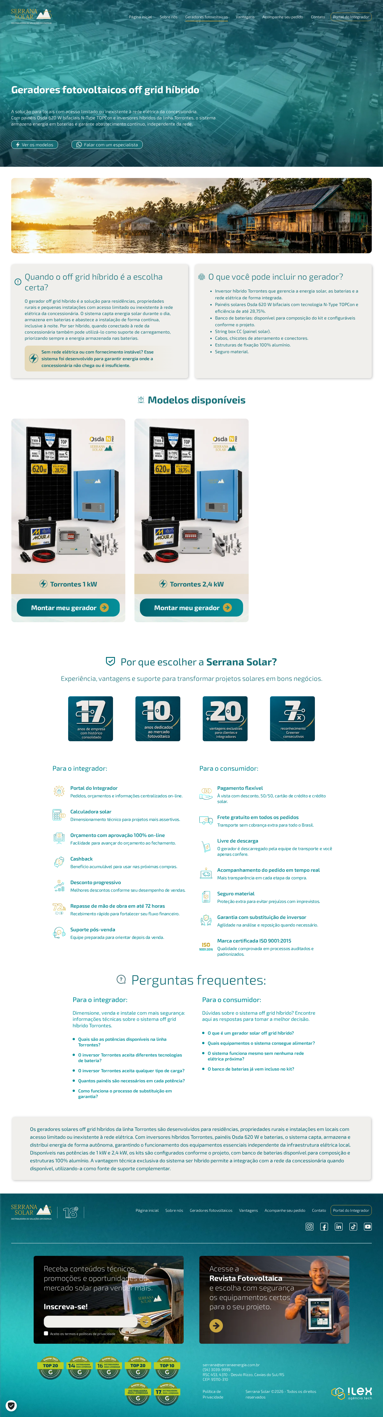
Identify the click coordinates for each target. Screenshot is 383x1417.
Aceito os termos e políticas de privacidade (82, 1334)
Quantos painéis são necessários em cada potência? (131, 1080)
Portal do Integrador (351, 16)
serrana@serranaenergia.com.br (231, 1364)
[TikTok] (353, 1227)
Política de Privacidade (213, 1394)
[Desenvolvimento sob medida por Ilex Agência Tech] (351, 1394)
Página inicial (140, 16)
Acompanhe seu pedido (282, 16)
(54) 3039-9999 (216, 1369)
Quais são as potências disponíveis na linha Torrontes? (122, 1041)
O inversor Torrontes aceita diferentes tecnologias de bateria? (130, 1057)
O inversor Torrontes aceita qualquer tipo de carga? (131, 1070)
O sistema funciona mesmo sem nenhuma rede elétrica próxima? (256, 1055)
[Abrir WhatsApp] (369, 1402)
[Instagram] (309, 1227)
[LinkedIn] (339, 1227)
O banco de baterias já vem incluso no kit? (251, 1068)
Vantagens (245, 16)
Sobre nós (168, 16)
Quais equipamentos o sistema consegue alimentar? (261, 1043)
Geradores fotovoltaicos (206, 16)
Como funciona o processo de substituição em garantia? (125, 1093)
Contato (318, 16)
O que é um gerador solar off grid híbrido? (251, 1032)
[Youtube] (368, 1227)
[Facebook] (324, 1227)
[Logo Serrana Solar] (31, 1212)
